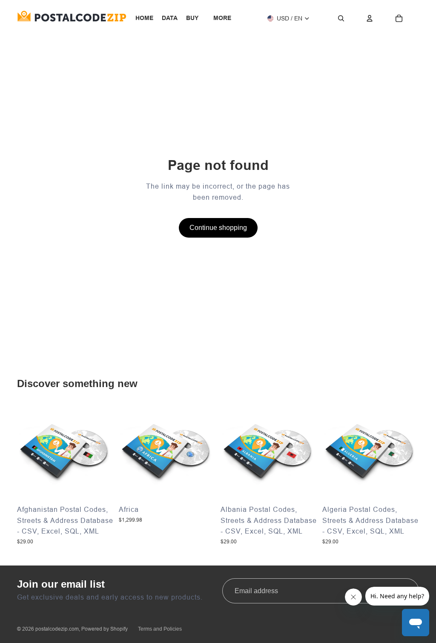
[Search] (341, 18)
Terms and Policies (160, 629)
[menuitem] (222, 18)
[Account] (369, 18)
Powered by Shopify (104, 629)
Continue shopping (218, 227)
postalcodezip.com (57, 629)
